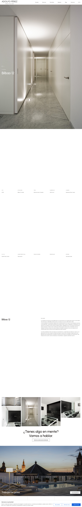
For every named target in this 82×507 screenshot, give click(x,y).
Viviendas (4, 69)
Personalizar (57, 504)
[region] (41, 503)
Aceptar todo (76, 504)
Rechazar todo (67, 504)
